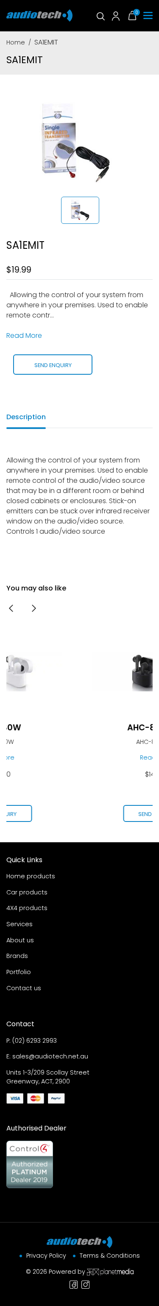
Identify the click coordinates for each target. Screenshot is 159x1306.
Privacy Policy (46, 1255)
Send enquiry (53, 365)
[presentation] (11, 607)
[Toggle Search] (100, 16)
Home (15, 42)
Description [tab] (26, 417)
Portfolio (18, 972)
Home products (30, 876)
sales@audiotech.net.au (50, 1056)
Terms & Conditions (110, 1255)
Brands (17, 956)
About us (20, 940)
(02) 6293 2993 (34, 1040)
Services (19, 924)
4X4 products (26, 908)
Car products (26, 892)
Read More (24, 335)
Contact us (23, 988)
